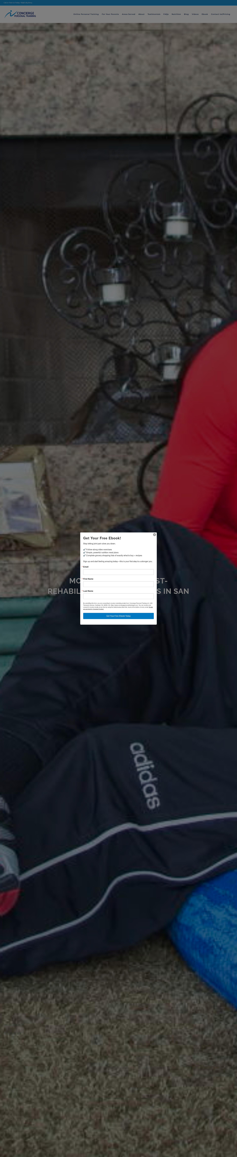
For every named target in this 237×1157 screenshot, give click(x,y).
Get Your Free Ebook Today (118, 616)
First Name (88, 579)
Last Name (88, 591)
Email (85, 567)
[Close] (154, 534)
